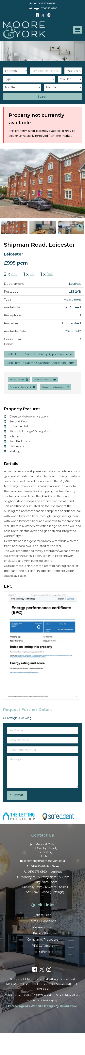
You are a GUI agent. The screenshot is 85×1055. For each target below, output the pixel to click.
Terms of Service (41, 1000)
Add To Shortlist (43, 379)
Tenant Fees (42, 915)
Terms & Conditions (42, 921)
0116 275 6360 (49, 8)
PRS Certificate (42, 945)
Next (78, 183)
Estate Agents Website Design (31, 1006)
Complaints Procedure (42, 939)
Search (42, 96)
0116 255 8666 (46, 3)
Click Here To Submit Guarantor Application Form (40, 363)
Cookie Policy (42, 927)
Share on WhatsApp (54, 387)
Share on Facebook (21, 387)
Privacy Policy (42, 933)
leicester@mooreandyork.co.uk (45, 861)
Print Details (17, 379)
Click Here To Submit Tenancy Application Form (39, 354)
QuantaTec (68, 1006)
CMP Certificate (42, 952)
